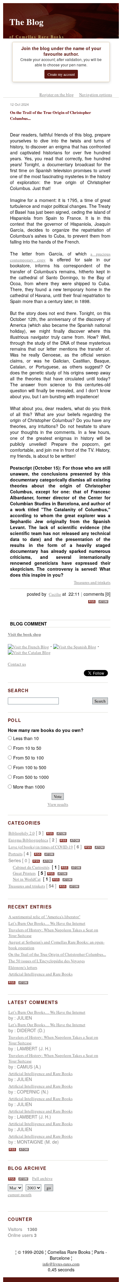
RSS (92, 601)
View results (58, 804)
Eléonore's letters (22, 967)
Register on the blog (56, 94)
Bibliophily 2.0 (21, 833)
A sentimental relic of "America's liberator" (44, 916)
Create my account (61, 74)
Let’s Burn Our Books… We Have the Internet (46, 923)
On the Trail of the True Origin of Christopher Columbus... (57, 954)
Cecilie (55, 594)
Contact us (17, 664)
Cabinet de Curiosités (31, 867)
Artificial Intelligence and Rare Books (40, 974)
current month (20, 1194)
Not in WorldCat (27, 879)
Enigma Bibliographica (28, 840)
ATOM (103, 601)
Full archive (42, 1178)
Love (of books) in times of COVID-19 (40, 847)
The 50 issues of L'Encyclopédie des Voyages (46, 961)
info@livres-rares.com (61, 1264)
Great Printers (24, 873)
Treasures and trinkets (92, 582)
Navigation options (95, 94)
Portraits (15, 854)
